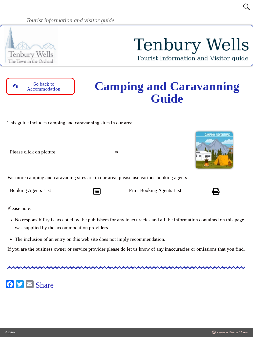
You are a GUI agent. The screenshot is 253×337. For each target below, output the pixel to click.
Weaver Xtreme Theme (233, 332)
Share (45, 285)
